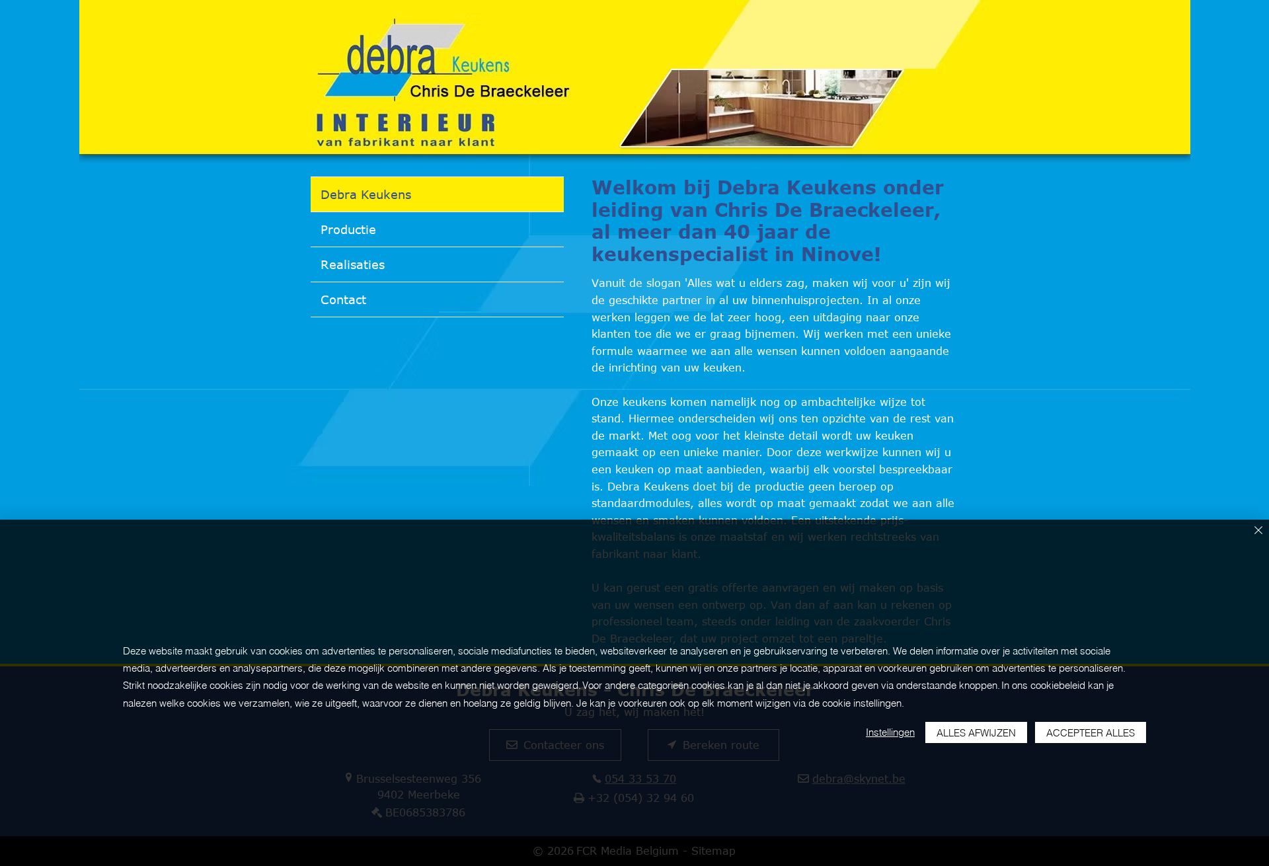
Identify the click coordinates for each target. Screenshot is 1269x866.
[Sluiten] (1258, 531)
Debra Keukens (366, 194)
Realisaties (353, 264)
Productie (348, 229)
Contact (343, 299)
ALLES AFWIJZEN (976, 733)
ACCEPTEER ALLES (1090, 733)
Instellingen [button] (890, 732)
